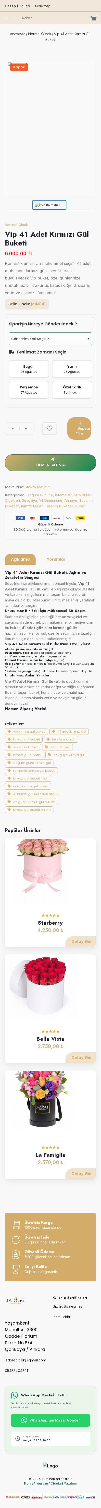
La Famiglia (50, 1155)
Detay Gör (82, 941)
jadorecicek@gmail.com (25, 1360)
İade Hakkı (61, 1317)
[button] (88, 339)
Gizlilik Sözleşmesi (68, 1306)
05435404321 (16, 1370)
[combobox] (50, 338)
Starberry (50, 923)
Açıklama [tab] (20, 559)
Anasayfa (17, 34)
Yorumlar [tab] (56, 559)
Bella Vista (50, 1039)
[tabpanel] (50, 691)
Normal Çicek (39, 34)
